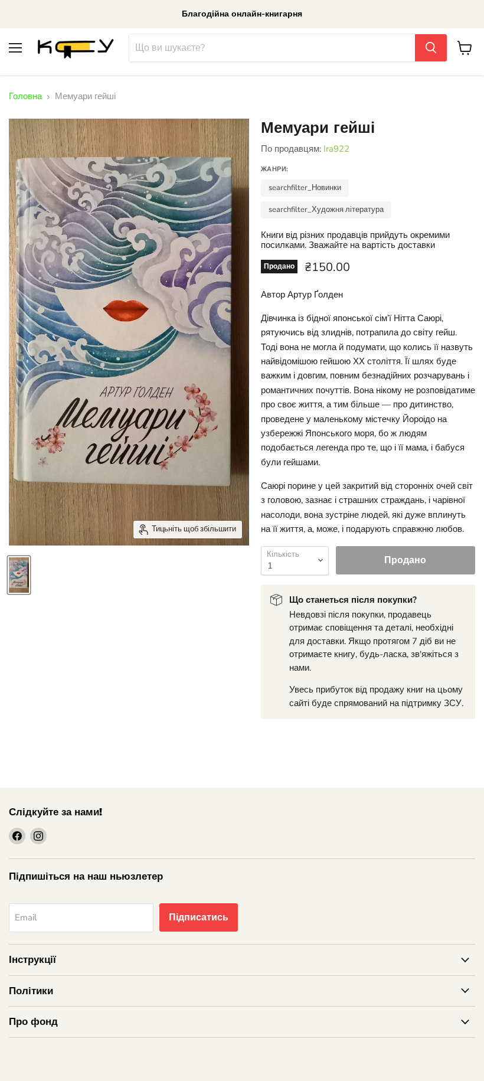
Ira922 (336, 149)
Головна (25, 97)
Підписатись (198, 917)
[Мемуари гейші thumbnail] (19, 575)
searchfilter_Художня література (326, 209)
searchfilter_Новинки (305, 187)
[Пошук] (431, 47)
